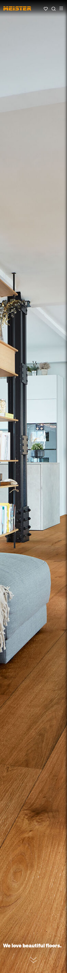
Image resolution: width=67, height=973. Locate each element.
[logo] (17, 8)
